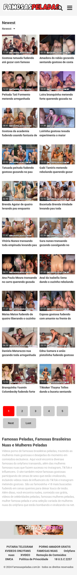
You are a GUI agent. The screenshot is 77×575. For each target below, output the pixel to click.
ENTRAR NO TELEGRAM (38, 302)
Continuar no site (38, 314)
